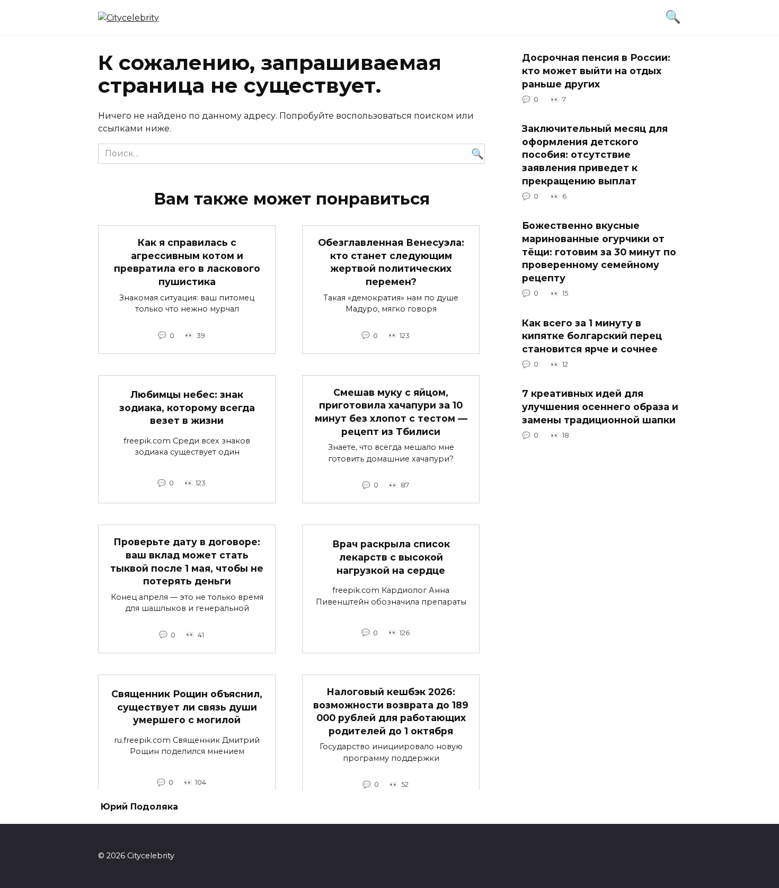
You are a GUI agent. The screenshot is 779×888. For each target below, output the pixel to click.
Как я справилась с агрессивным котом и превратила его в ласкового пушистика (187, 262)
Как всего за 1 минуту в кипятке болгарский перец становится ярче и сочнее (592, 335)
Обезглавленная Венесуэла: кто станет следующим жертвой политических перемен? (391, 262)
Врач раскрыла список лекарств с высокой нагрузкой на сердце (391, 556)
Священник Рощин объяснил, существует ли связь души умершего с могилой (186, 706)
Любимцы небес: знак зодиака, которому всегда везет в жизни (187, 407)
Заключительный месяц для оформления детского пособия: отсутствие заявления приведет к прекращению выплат (595, 155)
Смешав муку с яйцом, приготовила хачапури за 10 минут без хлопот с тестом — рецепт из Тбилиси (391, 412)
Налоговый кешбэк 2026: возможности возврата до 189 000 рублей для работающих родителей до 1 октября (390, 711)
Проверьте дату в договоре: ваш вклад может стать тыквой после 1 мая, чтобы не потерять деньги (186, 561)
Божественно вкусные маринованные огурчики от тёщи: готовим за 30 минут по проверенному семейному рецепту (599, 251)
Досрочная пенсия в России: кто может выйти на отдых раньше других (596, 70)
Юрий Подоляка (139, 807)
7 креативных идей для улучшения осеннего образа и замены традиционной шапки (600, 406)
